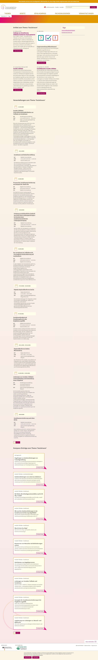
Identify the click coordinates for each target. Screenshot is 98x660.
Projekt (57, 7)
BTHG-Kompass (40, 13)
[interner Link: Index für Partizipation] (48, 38)
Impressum (94, 645)
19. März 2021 (40, 31)
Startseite (3, 16)
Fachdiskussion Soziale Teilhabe (46, 68)
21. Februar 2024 (17, 31)
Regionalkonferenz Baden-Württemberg (22, 349)
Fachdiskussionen (62, 13)
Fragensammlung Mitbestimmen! (47, 46)
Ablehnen (36, 657)
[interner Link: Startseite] (8, 7)
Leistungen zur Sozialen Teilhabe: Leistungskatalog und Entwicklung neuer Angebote (23, 378)
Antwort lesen (40, 467)
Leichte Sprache (50, 7)
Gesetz (22, 13)
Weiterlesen (17, 50)
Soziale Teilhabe (18, 68)
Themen (7, 13)
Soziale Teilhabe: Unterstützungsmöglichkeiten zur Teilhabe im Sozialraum (23, 112)
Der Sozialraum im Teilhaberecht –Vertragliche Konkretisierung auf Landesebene (23, 254)
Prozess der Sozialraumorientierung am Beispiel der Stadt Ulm (24, 183)
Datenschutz (87, 645)
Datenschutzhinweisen (38, 655)
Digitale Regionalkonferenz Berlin (24, 289)
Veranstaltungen (86, 13)
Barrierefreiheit (79, 645)
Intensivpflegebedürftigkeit (68, 30)
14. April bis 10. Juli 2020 (43, 67)
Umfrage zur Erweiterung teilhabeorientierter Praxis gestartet (24, 33)
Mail (95, 642)
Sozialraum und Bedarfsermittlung (24, 155)
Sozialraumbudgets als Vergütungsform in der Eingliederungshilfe (20, 319)
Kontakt (61, 7)
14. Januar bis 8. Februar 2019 (20, 67)
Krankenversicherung (67, 32)
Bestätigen (27, 657)
